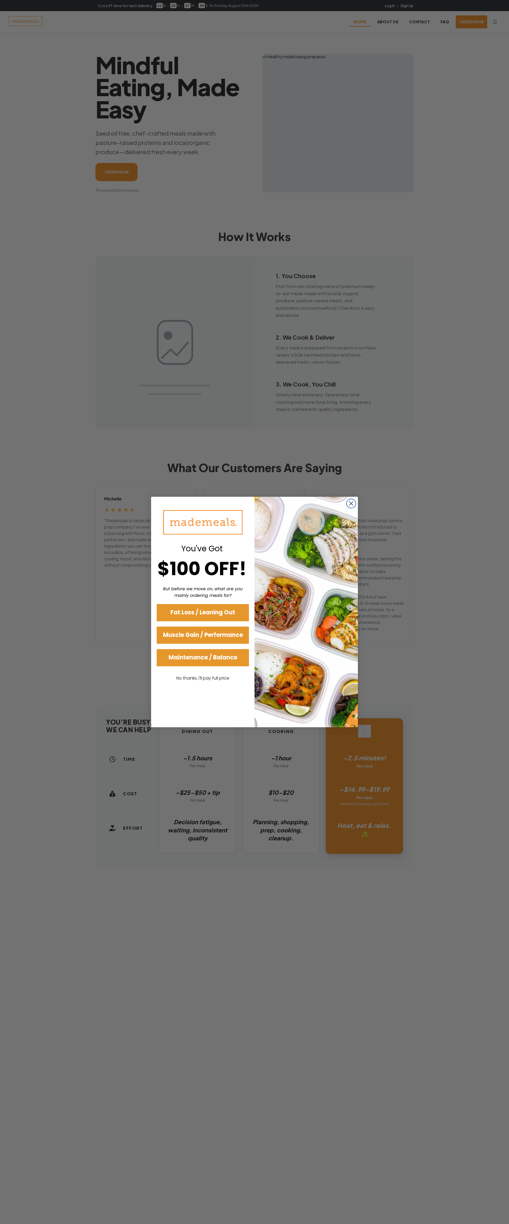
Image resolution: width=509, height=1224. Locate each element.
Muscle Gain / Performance (203, 635)
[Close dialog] (351, 503)
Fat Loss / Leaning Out (202, 612)
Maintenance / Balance (203, 657)
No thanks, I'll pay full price (202, 678)
